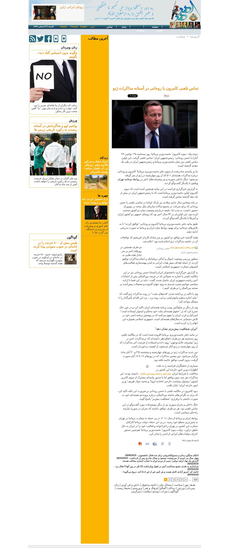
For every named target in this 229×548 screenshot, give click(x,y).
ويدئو (156, 491)
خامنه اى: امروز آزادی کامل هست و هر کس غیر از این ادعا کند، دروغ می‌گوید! (160, 471)
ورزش (73, 120)
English (83, 27)
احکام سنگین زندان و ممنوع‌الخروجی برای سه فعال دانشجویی (168, 455)
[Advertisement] (54, 210)
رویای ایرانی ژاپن (71, 7)
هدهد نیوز (190, 484)
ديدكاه (172, 488)
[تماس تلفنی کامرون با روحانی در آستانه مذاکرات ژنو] (154, 100)
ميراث (164, 491)
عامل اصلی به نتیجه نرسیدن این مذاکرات (155, 374)
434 (195, 479)
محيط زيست (123, 488)
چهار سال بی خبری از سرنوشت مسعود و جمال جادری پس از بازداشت (164, 458)
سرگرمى (136, 491)
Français (74, 27)
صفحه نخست (157, 28)
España (63, 27)
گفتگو (163, 488)
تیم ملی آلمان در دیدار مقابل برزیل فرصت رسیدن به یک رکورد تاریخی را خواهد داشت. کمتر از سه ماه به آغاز (55, 181)
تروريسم (137, 488)
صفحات (140, 30)
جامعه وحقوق (149, 484)
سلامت (147, 491)
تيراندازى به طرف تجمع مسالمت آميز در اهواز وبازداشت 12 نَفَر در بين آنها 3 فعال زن (157, 466)
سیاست (180, 36)
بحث (124, 26)
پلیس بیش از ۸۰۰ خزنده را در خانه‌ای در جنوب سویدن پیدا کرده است (55, 246)
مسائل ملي (165, 484)
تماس (110, 26)
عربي (93, 27)
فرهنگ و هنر (151, 488)
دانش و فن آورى (130, 484)
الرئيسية (195, 36)
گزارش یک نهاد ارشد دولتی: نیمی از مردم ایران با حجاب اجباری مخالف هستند (160, 461)
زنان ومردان (69, 47)
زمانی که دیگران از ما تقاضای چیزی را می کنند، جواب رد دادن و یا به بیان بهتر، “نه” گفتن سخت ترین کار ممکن (54, 108)
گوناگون (72, 237)
